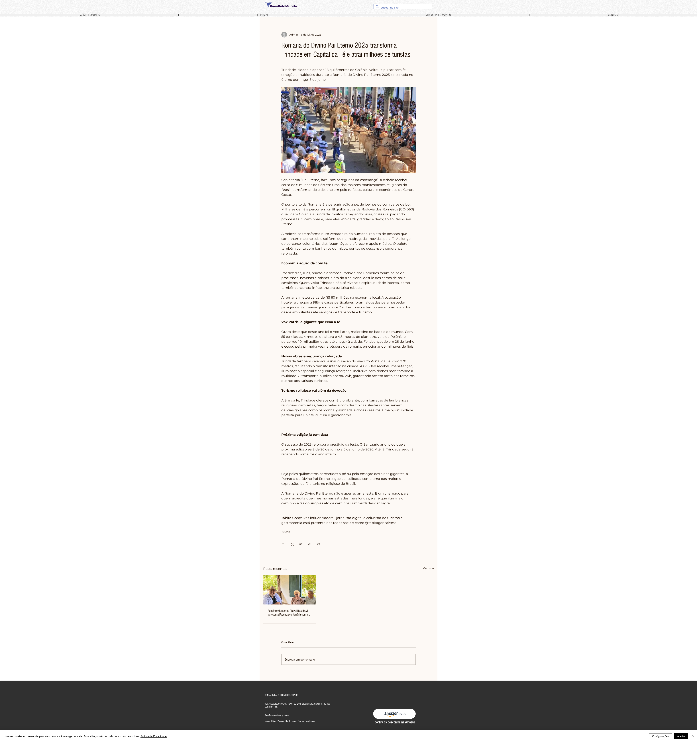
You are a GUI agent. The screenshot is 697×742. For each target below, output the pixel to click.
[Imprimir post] (318, 544)
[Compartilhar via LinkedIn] (301, 544)
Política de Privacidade (153, 736)
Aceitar (681, 736)
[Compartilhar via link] (309, 544)
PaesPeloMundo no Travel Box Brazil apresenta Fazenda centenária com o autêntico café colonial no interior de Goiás (288, 612)
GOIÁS (286, 531)
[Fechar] (692, 736)
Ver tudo (428, 568)
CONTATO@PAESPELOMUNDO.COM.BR (281, 695)
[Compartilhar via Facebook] (283, 544)
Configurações (660, 736)
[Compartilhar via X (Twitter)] (292, 544)
